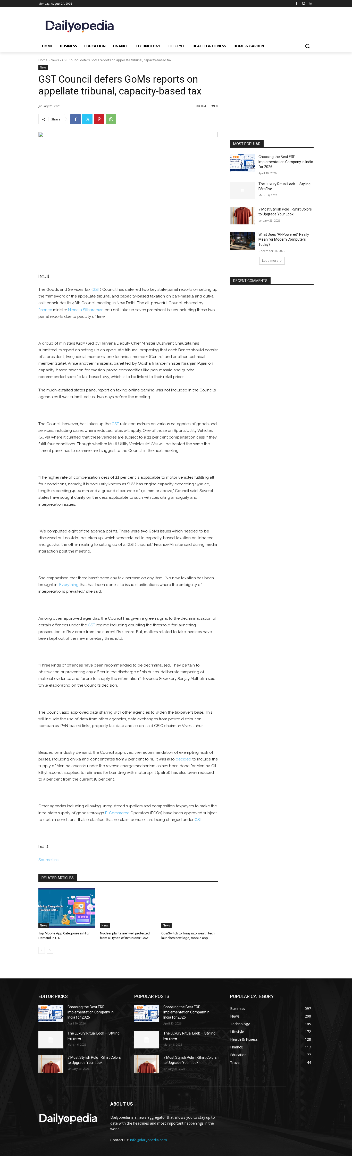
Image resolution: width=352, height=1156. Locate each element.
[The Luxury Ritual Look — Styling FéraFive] (242, 190)
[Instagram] (303, 4)
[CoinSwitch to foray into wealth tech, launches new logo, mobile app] (189, 908)
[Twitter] (87, 119)
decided (183, 759)
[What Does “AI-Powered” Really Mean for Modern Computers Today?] (242, 241)
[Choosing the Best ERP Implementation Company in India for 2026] (242, 163)
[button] (307, 46)
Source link (48, 859)
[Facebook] (296, 4)
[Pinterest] (99, 119)
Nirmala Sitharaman (86, 310)
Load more (270, 260)
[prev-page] (41, 950)
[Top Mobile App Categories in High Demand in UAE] (66, 908)
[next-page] (50, 950)
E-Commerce (117, 813)
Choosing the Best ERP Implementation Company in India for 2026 (285, 162)
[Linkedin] (311, 4)
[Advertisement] (272, 105)
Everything (69, 584)
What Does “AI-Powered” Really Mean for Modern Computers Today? (283, 239)
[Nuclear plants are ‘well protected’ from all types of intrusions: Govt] (128, 908)
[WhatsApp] (111, 119)
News (55, 60)
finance (45, 310)
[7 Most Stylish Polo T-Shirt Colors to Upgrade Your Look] (242, 215)
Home (42, 60)
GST (96, 289)
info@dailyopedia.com (148, 1139)
